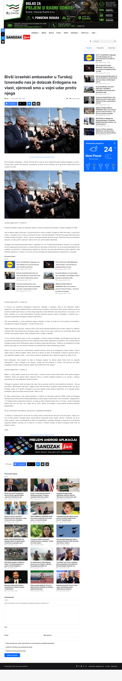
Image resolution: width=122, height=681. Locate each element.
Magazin (74, 33)
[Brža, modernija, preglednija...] (42, 445)
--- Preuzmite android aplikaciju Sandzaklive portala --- (42, 157)
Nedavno (89, 48)
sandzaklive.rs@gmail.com (96, 666)
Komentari (111, 48)
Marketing (114, 666)
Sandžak (34, 33)
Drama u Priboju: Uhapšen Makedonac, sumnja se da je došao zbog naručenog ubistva (106, 131)
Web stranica (48, 635)
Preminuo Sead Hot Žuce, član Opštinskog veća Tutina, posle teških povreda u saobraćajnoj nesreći (28, 286)
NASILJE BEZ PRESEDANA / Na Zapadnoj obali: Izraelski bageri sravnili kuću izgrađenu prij (14, 541)
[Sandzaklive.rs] (17, 37)
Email (6, 635)
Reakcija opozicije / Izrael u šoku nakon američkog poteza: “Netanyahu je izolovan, (66, 587)
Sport (66, 33)
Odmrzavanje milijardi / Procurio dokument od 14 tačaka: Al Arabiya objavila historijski (41, 587)
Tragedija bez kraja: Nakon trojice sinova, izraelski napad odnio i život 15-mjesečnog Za (67, 518)
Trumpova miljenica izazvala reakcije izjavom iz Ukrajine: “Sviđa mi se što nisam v (41, 541)
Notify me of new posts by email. (16, 651)
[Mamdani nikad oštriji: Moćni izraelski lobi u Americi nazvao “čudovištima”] (16, 576)
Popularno (100, 48)
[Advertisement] (42, 58)
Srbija (44, 33)
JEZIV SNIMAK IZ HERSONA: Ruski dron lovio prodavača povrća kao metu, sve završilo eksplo (41, 518)
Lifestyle (84, 33)
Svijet (58, 33)
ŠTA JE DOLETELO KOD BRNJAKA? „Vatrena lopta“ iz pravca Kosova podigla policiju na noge (66, 264)
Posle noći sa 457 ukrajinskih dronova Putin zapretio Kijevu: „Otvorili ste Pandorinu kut (14, 495)
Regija (51, 33)
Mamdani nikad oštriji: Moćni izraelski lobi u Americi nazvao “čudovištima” (14, 587)
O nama (107, 666)
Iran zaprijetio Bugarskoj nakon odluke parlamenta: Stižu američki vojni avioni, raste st (67, 541)
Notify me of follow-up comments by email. (19, 647)
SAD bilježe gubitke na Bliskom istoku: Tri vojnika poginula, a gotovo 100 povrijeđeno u (14, 564)
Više (93, 33)
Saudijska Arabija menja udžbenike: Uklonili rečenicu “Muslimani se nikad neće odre (66, 495)
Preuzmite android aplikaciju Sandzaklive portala (42, 435)
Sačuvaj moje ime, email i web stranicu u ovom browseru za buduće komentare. (30, 643)
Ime (6, 627)
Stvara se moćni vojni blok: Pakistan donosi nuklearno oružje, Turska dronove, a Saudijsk (15, 518)
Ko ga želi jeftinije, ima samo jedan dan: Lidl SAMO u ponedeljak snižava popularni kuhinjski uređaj (67, 275)
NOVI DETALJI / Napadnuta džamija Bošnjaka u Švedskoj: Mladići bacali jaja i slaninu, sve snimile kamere (106, 121)
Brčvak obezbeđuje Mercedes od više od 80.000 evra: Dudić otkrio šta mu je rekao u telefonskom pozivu (28, 275)
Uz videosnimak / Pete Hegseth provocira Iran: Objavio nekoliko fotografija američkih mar (40, 564)
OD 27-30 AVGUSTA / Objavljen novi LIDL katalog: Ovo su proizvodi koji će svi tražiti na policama (28, 264)
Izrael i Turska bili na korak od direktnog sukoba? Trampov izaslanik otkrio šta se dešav (40, 495)
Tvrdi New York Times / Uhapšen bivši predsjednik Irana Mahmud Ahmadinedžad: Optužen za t (66, 564)
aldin (7, 98)
